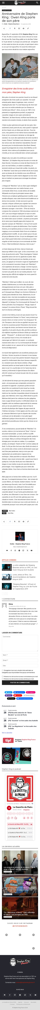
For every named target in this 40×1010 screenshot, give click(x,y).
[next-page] (6, 594)
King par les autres (7, 10)
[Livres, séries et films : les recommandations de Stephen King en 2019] (7, 577)
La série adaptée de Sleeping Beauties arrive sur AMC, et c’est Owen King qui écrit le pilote (25, 567)
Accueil (4, 7)
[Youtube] (32, 550)
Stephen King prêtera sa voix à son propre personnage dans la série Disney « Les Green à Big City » (20, 890)
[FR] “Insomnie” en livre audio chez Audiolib (23, 720)
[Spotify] (20, 550)
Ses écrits (5, 588)
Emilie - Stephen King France (11, 24)
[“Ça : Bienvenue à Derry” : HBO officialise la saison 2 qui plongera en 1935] (20, 908)
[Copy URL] (28, 28)
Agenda (20, 1002)
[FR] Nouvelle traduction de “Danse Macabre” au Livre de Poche (20, 714)
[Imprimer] (23, 28)
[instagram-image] (6, 934)
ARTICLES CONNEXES (9, 560)
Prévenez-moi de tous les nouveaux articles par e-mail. (19, 679)
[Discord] (7, 550)
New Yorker (12, 510)
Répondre (11, 626)
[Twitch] (24, 550)
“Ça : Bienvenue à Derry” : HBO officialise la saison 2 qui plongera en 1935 (19, 913)
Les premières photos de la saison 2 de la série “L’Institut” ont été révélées (19, 868)
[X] (14, 28)
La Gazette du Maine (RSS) (9, 1002)
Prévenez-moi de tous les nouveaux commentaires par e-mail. (21, 676)
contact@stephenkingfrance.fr (25, 982)
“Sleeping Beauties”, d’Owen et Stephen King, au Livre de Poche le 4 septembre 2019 (25, 586)
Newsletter (33, 1002)
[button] (3, 2)
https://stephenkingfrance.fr (20, 546)
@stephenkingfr (20, 926)
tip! (8, 740)
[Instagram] (16, 550)
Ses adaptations (6, 569)
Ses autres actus (6, 579)
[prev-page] (3, 594)
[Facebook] (10, 28)
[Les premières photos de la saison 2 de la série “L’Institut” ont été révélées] (20, 862)
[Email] (19, 28)
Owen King (10, 513)
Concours (26, 1002)
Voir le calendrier (7, 733)
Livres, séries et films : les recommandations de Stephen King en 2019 (24, 577)
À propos (12, 1004)
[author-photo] (20, 541)
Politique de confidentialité (23, 1004)
